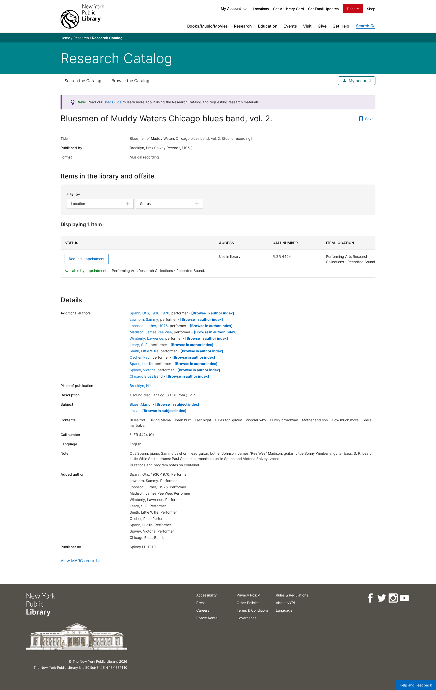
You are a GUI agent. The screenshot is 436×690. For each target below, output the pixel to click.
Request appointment (86, 259)
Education (268, 26)
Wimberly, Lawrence (146, 338)
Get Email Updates (323, 9)
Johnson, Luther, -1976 (149, 326)
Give (322, 26)
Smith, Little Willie (144, 351)
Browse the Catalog (130, 80)
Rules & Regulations (292, 595)
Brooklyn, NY (140, 385)
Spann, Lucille (141, 363)
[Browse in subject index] (177, 404)
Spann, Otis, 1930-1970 (149, 313)
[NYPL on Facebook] (370, 598)
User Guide (112, 102)
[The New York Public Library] (82, 16)
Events (290, 26)
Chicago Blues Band (146, 376)
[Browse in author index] (212, 313)
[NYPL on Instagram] (393, 598)
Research (243, 26)
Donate (353, 9)
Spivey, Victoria (142, 370)
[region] (218, 257)
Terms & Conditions (252, 610)
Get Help (341, 26)
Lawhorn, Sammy (144, 319)
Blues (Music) (141, 404)
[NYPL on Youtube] (404, 598)
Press (200, 603)
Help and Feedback (416, 685)
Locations (261, 9)
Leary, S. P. (139, 344)
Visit (307, 26)
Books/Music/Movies (207, 26)
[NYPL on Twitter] (382, 598)
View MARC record (79, 560)
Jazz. (134, 410)
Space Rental (207, 618)
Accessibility (206, 595)
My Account (231, 8)
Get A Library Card (288, 9)
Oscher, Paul (140, 357)
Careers (202, 610)
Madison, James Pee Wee (151, 332)
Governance (247, 618)
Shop (371, 9)
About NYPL (286, 603)
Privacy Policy (248, 595)
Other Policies (248, 603)
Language (284, 610)
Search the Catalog (83, 80)
